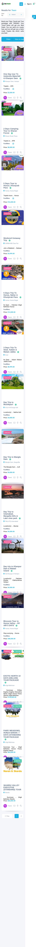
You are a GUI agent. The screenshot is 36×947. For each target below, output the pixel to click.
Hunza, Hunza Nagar (11, 191)
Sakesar (19, 248)
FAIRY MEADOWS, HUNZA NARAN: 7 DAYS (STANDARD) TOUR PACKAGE (12, 734)
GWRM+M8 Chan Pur (11, 243)
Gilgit (10, 694)
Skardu (5, 695)
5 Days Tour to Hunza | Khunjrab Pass (11, 185)
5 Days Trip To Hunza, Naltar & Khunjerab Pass (10, 295)
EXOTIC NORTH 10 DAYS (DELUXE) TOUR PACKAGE (12, 678)
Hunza (16, 195)
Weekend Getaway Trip (11, 239)
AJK (18, 467)
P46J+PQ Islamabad (11, 521)
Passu (20, 694)
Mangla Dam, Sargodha (12, 462)
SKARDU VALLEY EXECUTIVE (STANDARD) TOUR (12, 787)
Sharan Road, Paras (11, 136)
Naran (5, 694)
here (2, 29)
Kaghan (6, 692)
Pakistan (15, 305)
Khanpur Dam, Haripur (12, 81)
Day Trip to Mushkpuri (8, 403)
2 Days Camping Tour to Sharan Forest (10, 131)
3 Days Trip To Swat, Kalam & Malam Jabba (10, 350)
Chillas (19, 690)
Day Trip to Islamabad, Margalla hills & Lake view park (10, 515)
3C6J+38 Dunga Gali (11, 407)
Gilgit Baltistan (14, 695)
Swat (6, 355)
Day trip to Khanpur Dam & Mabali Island (12, 568)
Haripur (5, 582)
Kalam (14, 360)
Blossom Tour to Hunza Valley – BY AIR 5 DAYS (11, 623)
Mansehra (18, 692)
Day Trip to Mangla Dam (12, 458)
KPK (11, 86)
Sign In (29, 4)
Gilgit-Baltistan (9, 685)
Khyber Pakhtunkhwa (12, 580)
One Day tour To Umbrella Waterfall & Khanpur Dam (11, 76)
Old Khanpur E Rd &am (12, 574)
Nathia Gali (17, 412)
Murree (16, 526)
